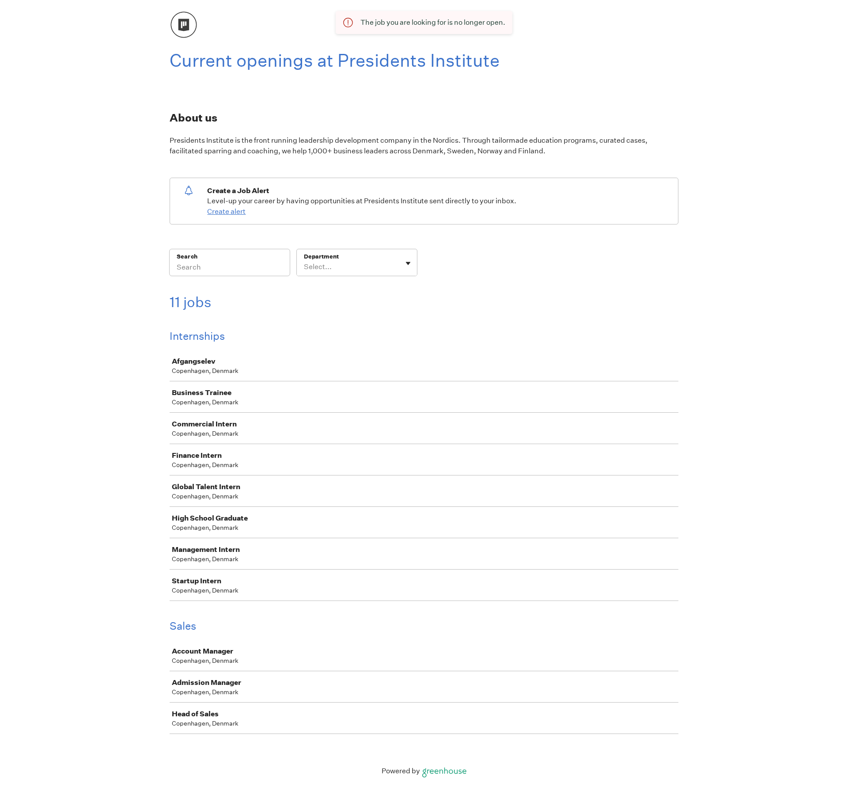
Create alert (226, 211)
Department (321, 256)
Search (187, 256)
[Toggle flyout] (408, 263)
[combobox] (304, 267)
